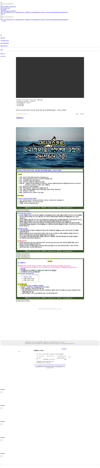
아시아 (45, 12)
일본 (55, 12)
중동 (62, 12)
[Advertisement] (50, 328)
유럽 (53, 12)
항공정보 (66, 12)
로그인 (3, 13)
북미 (43, 12)
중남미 (59, 12)
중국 (57, 12)
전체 (2, 12)
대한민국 (40, 12)
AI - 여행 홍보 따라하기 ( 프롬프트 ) (21, 12)
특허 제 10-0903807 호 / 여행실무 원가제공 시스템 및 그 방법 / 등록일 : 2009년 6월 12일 (51, 364)
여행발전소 (19, 118)
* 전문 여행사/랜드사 (8, 12)
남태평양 (35, 12)
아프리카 (49, 12)
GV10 (31, 12)
